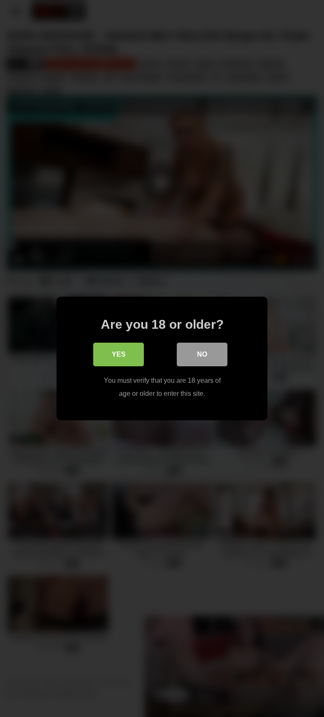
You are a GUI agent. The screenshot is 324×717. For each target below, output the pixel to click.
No (202, 354)
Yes (119, 354)
